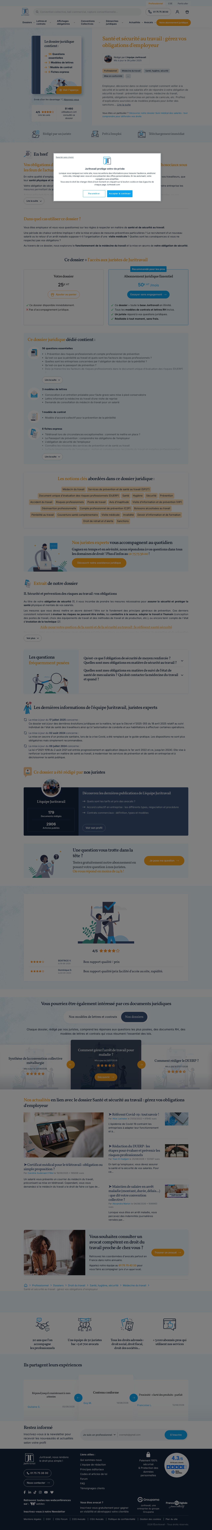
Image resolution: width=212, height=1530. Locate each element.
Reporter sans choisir (65, 157)
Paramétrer (94, 193)
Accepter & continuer (120, 193)
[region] (107, 177)
